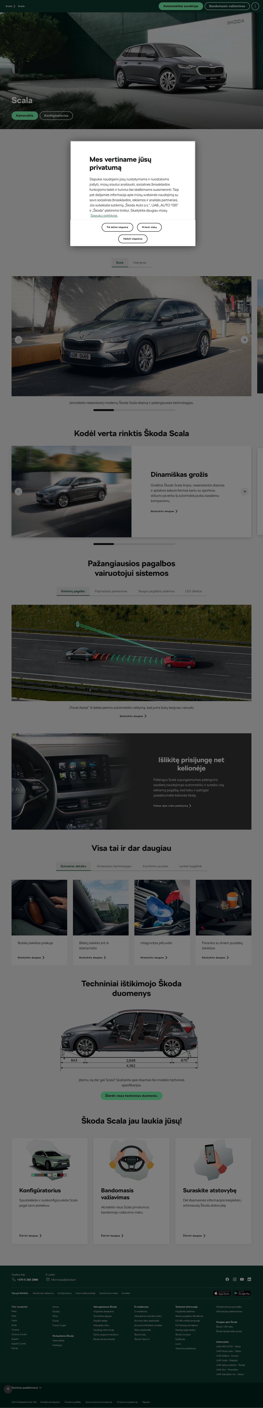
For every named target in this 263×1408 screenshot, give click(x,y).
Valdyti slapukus (132, 238)
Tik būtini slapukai (117, 227)
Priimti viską (149, 227)
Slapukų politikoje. (104, 216)
